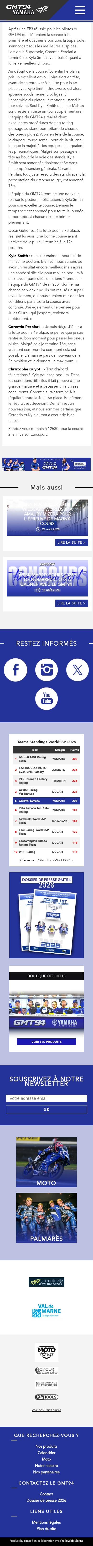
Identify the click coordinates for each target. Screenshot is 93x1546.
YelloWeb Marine (72, 1540)
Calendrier (46, 1452)
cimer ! (28, 1540)
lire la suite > (71, 543)
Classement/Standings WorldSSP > (46, 860)
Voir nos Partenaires (46, 1410)
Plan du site (46, 1528)
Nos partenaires (46, 1472)
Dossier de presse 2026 (46, 1500)
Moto (46, 1459)
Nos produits (46, 1446)
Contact (46, 1494)
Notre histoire (46, 1465)
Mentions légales (46, 1522)
